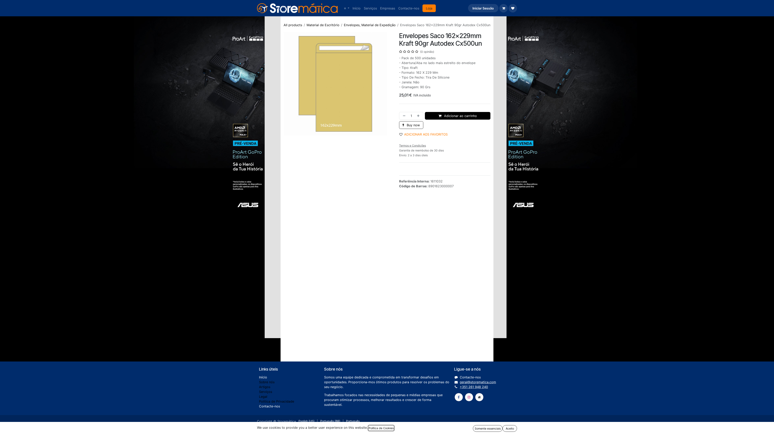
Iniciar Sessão (483, 8)
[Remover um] (403, 115)
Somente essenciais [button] (488, 428)
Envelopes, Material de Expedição (370, 25)
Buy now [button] (413, 125)
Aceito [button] (510, 428)
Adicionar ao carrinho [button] (460, 116)
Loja (429, 8)
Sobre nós (267, 382)
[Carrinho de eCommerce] (503, 8)
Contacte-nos (269, 406)
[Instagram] (469, 397)
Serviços (265, 392)
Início (263, 377)
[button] (425, 134)
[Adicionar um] (419, 115)
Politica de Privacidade (276, 401)
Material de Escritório (323, 25)
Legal (263, 397)
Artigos (264, 387)
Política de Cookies (381, 428)
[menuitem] (346, 8)
